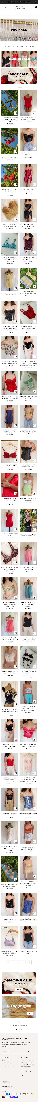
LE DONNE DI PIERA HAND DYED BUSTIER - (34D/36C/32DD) (9, 225)
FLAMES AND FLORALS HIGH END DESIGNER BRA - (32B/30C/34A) (9, 191)
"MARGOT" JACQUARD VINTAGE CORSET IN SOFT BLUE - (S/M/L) (28, 919)
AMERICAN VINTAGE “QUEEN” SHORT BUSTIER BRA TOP (28, 535)
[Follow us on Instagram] (27, 1071)
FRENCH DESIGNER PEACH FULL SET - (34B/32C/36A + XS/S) (9, 886)
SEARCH (4, 1060)
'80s (18, 47)
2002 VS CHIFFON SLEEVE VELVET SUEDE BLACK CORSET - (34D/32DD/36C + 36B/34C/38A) (28, 363)
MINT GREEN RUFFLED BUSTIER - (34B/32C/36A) (28, 398)
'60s (27, 47)
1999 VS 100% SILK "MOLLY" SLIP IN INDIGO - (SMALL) (9, 431)
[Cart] (35, 7)
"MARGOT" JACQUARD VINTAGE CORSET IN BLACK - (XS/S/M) (28, 466)
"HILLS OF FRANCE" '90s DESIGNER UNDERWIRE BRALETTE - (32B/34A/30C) (28, 848)
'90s (14, 47)
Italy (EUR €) (6, 1082)
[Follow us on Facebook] (23, 1071)
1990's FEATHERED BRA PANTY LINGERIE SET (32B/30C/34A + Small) (10, 120)
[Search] (6, 7)
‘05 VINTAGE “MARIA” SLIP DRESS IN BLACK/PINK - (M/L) (28, 225)
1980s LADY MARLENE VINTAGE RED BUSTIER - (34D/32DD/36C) (9, 398)
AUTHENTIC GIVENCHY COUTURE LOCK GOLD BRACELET (10, 500)
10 (25, 962)
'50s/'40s (32, 47)
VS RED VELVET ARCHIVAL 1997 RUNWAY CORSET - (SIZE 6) (28, 119)
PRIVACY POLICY (6, 1063)
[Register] (28, 1051)
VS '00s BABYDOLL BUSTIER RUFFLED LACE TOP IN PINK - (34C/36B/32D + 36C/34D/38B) (28, 780)
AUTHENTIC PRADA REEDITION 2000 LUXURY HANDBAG (10, 952)
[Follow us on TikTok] (23, 1075)
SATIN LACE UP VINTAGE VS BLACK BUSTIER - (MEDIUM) (9, 745)
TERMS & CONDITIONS (8, 1066)
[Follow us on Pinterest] (31, 1071)
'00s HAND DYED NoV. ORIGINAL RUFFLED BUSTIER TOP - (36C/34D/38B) (28, 259)
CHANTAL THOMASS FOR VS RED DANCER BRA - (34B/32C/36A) (9, 157)
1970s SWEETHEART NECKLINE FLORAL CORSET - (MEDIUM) (10, 362)
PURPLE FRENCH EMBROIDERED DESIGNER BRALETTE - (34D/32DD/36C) (9, 569)
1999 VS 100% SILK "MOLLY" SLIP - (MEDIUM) (9, 535)
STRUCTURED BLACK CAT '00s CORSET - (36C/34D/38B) (10, 919)
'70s (22, 47)
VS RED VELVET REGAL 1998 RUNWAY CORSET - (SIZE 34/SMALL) (28, 328)
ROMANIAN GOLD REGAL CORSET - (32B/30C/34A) (9, 814)
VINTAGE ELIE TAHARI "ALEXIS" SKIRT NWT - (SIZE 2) (28, 499)
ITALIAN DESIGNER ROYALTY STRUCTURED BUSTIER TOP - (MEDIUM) (9, 711)
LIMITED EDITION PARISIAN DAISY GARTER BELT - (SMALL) (28, 292)
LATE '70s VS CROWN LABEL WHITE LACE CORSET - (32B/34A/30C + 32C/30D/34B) (28, 708)
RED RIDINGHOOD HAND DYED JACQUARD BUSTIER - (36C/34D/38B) (10, 780)
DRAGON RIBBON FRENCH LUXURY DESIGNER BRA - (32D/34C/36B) (10, 604)
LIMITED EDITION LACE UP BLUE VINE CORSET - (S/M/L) (28, 814)
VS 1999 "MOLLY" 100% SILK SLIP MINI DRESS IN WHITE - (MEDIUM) (9, 848)
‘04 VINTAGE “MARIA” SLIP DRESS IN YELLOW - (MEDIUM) (9, 294)
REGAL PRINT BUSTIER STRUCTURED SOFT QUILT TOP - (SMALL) (28, 432)
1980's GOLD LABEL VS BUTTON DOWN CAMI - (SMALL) (10, 672)
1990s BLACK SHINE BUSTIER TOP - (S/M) (28, 154)
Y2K (9, 47)
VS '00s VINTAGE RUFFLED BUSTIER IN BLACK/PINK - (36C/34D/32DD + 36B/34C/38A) (10, 328)
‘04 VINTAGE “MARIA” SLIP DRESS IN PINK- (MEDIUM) (28, 568)
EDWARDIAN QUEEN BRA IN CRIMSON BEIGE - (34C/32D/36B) (9, 466)
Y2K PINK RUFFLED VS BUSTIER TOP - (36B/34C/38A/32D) (28, 745)
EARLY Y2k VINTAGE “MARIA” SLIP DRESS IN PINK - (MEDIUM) (10, 639)
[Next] (29, 962)
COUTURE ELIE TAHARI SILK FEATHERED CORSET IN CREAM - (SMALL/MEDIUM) (28, 883)
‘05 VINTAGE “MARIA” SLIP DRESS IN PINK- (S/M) (28, 190)
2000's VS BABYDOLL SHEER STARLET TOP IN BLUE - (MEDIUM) (28, 604)
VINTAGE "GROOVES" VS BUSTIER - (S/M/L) (28, 952)
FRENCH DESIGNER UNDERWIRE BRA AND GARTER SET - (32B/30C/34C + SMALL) (28, 673)
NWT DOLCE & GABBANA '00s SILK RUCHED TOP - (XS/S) (28, 639)
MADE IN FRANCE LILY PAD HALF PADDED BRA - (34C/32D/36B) (10, 259)
